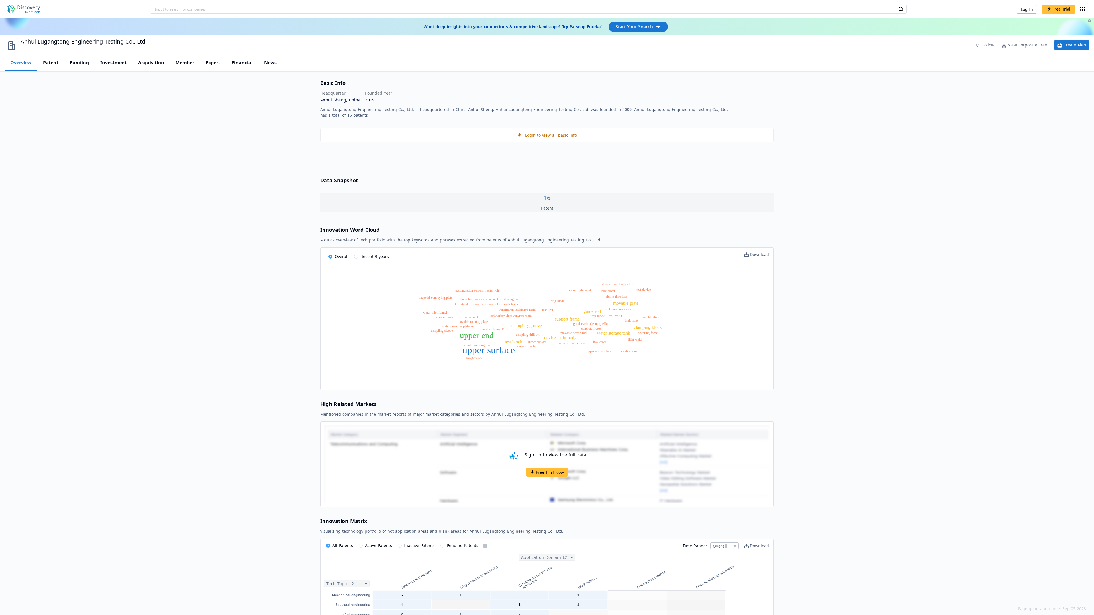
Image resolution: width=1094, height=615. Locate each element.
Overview (21, 63)
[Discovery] (23, 9)
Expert (213, 63)
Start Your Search (634, 27)
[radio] (338, 256)
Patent (50, 63)
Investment (113, 63)
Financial (242, 63)
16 (547, 198)
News (270, 63)
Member (184, 63)
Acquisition (151, 63)
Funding (79, 63)
